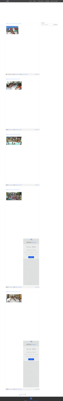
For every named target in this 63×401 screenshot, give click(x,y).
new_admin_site (17, 74)
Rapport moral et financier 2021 (13, 79)
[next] (23, 394)
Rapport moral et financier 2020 (13, 134)
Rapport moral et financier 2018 (13, 291)
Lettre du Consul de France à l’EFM (13, 23)
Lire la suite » (37, 74)
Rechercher (43, 22)
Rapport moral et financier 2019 (13, 189)
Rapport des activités (24, 74)
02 (21, 394)
